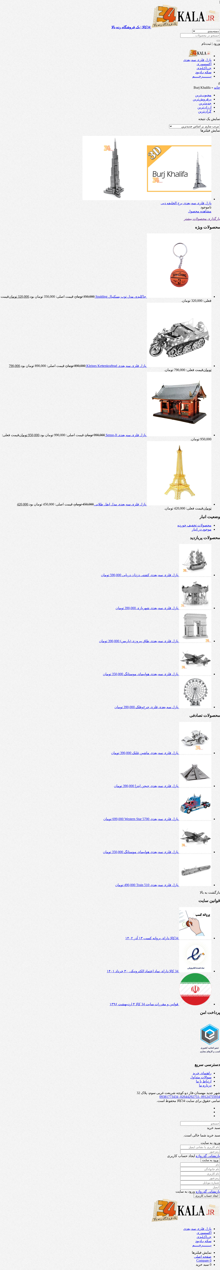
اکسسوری (204, 64)
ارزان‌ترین (204, 107)
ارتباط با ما (203, 1081)
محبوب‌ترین (203, 95)
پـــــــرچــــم (201, 76)
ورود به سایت (210, 1160)
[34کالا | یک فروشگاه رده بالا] (199, 56)
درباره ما (205, 1085)
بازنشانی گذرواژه (208, 1156)
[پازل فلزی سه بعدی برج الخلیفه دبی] (146, 199)
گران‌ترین (204, 111)
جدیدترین (205, 103)
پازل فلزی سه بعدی (197, 60)
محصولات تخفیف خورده (194, 525)
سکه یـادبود (203, 72)
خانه (217, 87)
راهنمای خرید (202, 1073)
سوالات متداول (200, 1077)
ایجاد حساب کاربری (206, 1195)
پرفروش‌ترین (202, 99)
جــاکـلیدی (204, 68)
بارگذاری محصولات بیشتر (202, 219)
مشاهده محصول (199, 211)
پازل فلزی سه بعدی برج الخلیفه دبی (186, 203)
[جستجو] (218, 40)
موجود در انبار (201, 529)
